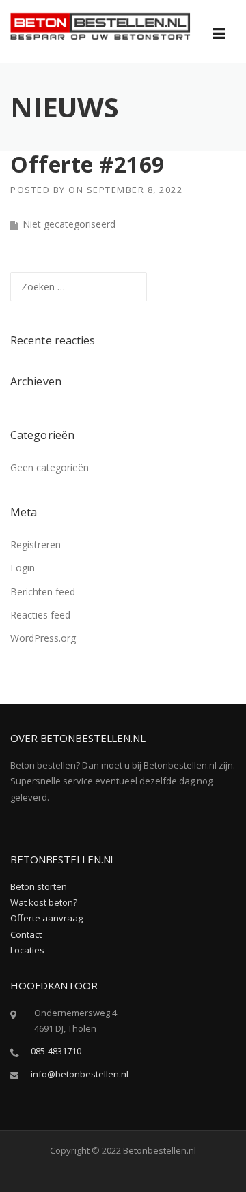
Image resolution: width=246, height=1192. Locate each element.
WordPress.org (43, 637)
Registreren (35, 544)
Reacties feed (40, 614)
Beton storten (38, 886)
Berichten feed (42, 591)
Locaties (27, 950)
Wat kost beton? (43, 902)
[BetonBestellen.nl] (100, 24)
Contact (26, 934)
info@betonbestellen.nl (79, 1074)
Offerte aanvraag (46, 918)
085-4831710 (56, 1051)
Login (22, 567)
